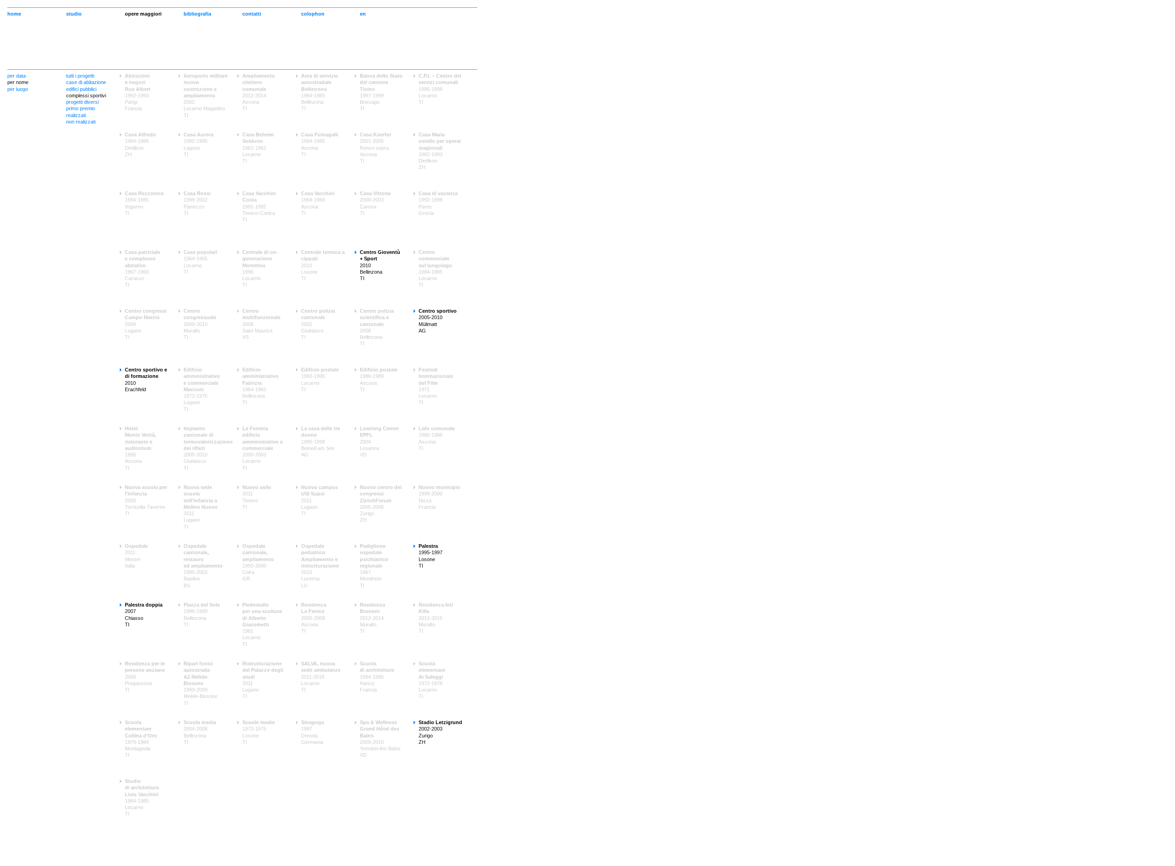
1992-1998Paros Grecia (438, 203)
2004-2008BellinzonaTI (200, 732)
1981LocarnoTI (262, 624)
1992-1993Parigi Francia (138, 92)
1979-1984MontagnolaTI (141, 739)
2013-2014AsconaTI (258, 92)
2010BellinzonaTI (380, 265)
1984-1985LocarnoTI (435, 268)
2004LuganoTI (146, 324)
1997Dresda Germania (312, 732)
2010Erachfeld (146, 379)
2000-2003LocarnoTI (262, 448)
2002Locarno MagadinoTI (206, 95)
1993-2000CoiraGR (258, 562)
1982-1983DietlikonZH (440, 151)
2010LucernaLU (320, 565)
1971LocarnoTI (436, 386)
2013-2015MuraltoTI (436, 618)
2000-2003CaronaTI (375, 203)
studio (74, 14)
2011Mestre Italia (136, 555)
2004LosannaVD (379, 441)
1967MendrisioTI (374, 565)
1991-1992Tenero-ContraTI (259, 206)
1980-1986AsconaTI (437, 438)
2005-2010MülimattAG (438, 320)
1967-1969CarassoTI (142, 268)
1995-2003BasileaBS (203, 565)
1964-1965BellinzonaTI (260, 386)
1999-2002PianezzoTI (197, 203)
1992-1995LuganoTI (198, 144)
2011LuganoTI (201, 506)
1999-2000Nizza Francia (439, 497)
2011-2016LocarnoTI (321, 676)
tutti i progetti (80, 76)
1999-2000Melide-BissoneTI (201, 683)
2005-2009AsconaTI (313, 618)
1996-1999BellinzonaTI (202, 614)
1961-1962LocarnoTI (258, 147)
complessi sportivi (86, 95)
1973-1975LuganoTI (202, 389)
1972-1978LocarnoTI (432, 680)
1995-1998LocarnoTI (440, 89)
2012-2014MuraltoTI (372, 618)
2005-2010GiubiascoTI (206, 448)
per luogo (17, 89)
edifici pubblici (81, 89)
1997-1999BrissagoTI (381, 92)
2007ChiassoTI (143, 614)
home (14, 14)
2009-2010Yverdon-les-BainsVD (380, 739)
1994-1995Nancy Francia (377, 676)
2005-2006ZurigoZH (381, 503)
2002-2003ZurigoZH (440, 732)
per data (16, 76)
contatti (251, 14)
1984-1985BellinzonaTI (319, 92)
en (363, 14)
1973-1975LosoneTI (258, 732)
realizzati (76, 115)
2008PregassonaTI (145, 676)
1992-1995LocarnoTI (320, 379)
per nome (17, 82)
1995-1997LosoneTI (430, 555)
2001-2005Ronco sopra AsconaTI (375, 147)
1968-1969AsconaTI (318, 203)
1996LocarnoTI (260, 268)
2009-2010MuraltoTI (200, 324)
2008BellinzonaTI (377, 327)
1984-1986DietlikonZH (140, 144)
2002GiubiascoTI (318, 324)
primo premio (80, 108)
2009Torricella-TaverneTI (146, 500)
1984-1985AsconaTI (319, 144)
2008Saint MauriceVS (261, 324)
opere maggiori (143, 14)
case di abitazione (86, 82)
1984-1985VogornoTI (144, 203)
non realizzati (80, 121)
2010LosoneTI (323, 265)
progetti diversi (82, 102)
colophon (313, 14)
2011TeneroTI (256, 497)
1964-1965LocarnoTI (200, 262)
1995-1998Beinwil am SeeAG (320, 441)
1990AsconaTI (140, 448)
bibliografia (197, 14)
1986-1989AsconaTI (378, 379)
